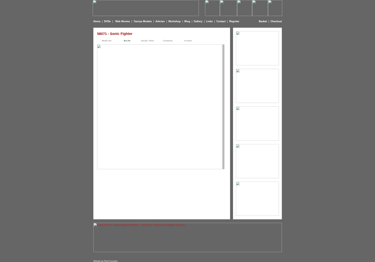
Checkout (276, 21)
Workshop (174, 21)
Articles (160, 21)
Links (209, 21)
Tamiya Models (143, 21)
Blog (187, 21)
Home (96, 21)
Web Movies (122, 21)
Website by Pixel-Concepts (105, 261)
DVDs (107, 21)
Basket (263, 21)
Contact (221, 21)
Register (234, 21)
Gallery (198, 21)
